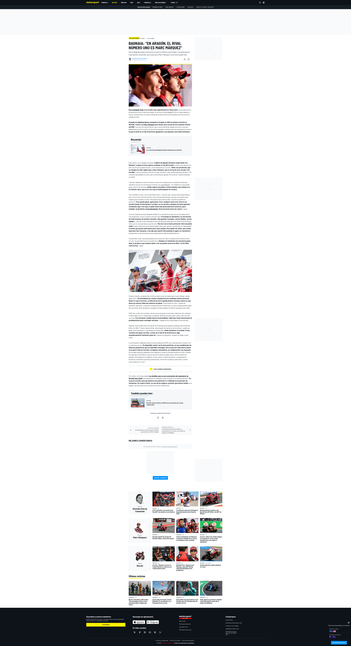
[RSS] (160, 632)
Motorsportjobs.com (185, 624)
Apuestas (190, 7)
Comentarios (229, 620)
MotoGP (114, 2)
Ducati (165, 163)
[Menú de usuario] (263, 2)
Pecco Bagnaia (134, 110)
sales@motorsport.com (232, 628)
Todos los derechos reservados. (184, 643)
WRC (131, 2)
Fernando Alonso (157, 7)
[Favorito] (184, 59)
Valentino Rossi (143, 122)
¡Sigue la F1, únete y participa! (205, 7)
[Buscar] (260, 2)
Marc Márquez (169, 7)
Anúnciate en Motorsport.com (234, 623)
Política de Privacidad (188, 640)
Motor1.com (182, 621)
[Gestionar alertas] (163, 417)
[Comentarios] (189, 59)
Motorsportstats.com (185, 630)
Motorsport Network (167, 643)
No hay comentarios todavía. (160, 446)
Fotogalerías (180, 7)
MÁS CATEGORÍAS (160, 2)
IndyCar (123, 2)
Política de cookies (175, 640)
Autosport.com (183, 627)
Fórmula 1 (104, 2)
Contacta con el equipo (232, 626)
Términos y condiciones (162, 640)
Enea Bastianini (152, 209)
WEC (138, 2)
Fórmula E (147, 2)
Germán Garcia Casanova (139, 58)
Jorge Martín (165, 185)
